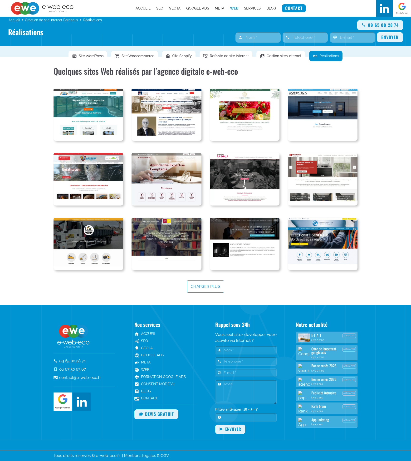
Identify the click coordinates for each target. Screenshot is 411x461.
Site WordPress (87, 56)
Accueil (14, 20)
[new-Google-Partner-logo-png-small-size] (402, 8)
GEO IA (143, 348)
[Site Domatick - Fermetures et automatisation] (322, 115)
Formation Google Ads (160, 377)
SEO (141, 341)
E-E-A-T (316, 335)
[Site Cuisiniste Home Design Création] (322, 179)
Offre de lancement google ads (323, 350)
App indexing (320, 419)
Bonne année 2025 (323, 379)
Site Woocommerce (134, 56)
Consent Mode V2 (154, 384)
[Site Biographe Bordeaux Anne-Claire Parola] (244, 179)
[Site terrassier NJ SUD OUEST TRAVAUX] (88, 244)
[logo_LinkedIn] (384, 8)
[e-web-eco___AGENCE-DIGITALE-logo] (43, 8)
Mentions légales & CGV (146, 455)
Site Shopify (179, 56)
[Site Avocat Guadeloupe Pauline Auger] (244, 244)
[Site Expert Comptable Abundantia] (166, 179)
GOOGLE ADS (149, 355)
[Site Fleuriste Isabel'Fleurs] (244, 115)
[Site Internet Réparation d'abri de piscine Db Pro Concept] (88, 115)
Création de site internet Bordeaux (51, 20)
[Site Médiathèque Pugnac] (166, 244)
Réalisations (326, 56)
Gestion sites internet (280, 56)
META (142, 362)
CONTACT (146, 398)
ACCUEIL (145, 334)
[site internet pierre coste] (166, 115)
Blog (142, 391)
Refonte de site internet (226, 56)
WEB (141, 370)
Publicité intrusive (323, 392)
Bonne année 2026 (323, 365)
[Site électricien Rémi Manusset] (322, 244)
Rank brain (318, 406)
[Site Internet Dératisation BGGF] (88, 179)
